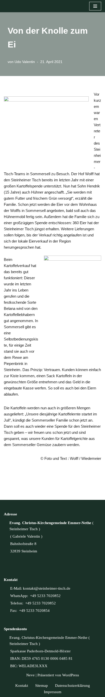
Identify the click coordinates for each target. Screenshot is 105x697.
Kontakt (21, 685)
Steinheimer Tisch (23, 529)
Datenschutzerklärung (72, 685)
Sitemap (41, 685)
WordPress (70, 675)
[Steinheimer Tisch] (5, 6)
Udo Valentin (25, 62)
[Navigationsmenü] (95, 6)
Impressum (52, 692)
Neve (30, 675)
